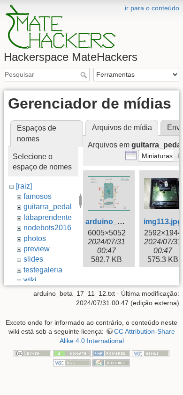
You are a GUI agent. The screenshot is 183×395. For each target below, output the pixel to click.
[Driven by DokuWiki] (111, 362)
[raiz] (24, 186)
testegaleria (42, 270)
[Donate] (72, 353)
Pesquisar (84, 75)
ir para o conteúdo (152, 8)
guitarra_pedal (47, 207)
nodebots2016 (47, 228)
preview (36, 249)
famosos (37, 196)
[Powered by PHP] (111, 353)
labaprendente (47, 217)
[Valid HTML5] (150, 353)
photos (34, 238)
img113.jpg (163, 222)
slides (33, 259)
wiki (30, 280)
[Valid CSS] (72, 362)
